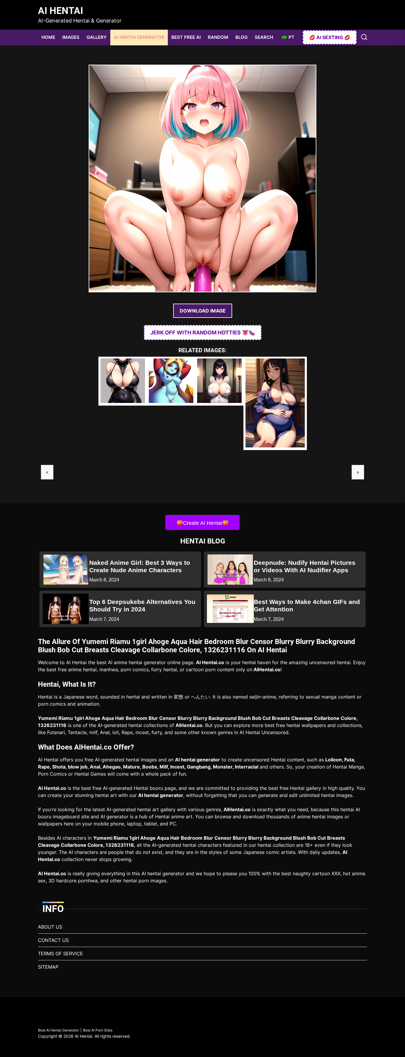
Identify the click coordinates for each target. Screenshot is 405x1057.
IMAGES (70, 37)
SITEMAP (48, 967)
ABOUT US (50, 927)
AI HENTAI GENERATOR (139, 37)
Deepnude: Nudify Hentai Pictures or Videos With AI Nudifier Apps (304, 566)
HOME (48, 37)
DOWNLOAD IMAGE (203, 311)
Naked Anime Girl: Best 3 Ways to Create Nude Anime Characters (139, 566)
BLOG (241, 37)
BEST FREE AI (186, 37)
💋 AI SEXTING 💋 (329, 37)
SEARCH (264, 37)
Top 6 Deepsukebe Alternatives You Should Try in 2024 (142, 605)
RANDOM (218, 37)
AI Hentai (60, 10)
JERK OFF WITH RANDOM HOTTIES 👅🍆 (202, 332)
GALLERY (97, 37)
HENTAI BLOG (202, 541)
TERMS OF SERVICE (60, 953)
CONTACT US (53, 940)
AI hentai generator (197, 760)
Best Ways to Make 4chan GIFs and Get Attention (307, 605)
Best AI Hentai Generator (58, 1030)
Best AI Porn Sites (97, 1030)
